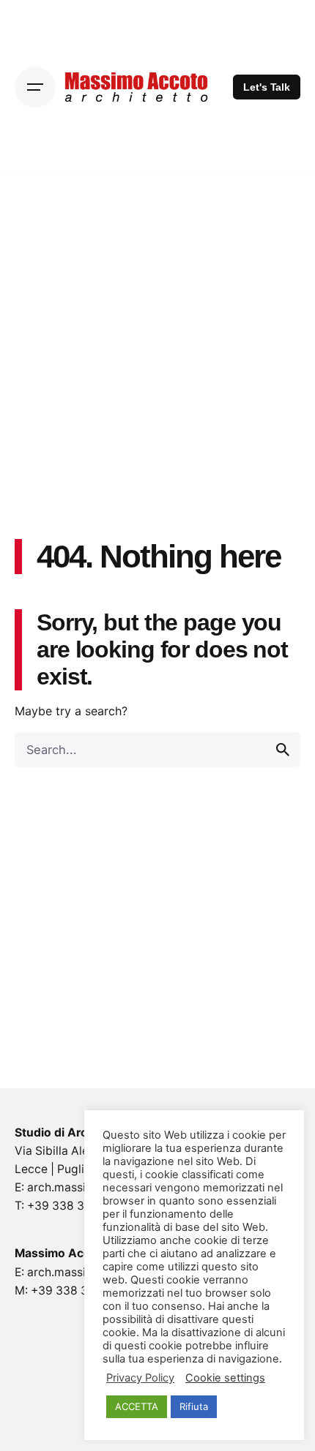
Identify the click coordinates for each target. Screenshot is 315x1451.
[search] (282, 749)
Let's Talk (266, 87)
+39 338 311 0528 (76, 1206)
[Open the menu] (35, 87)
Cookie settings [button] (225, 1377)
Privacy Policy (140, 1377)
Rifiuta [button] (193, 1406)
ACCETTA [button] (136, 1406)
